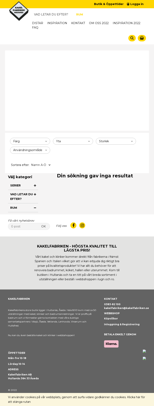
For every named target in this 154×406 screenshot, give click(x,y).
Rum (79, 14)
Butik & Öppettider (109, 4)
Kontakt (78, 23)
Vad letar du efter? (51, 14)
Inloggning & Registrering (122, 324)
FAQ (35, 27)
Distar (37, 23)
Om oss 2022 (99, 23)
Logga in (137, 4)
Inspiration (57, 23)
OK (43, 226)
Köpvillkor (111, 318)
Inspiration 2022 (126, 23)
